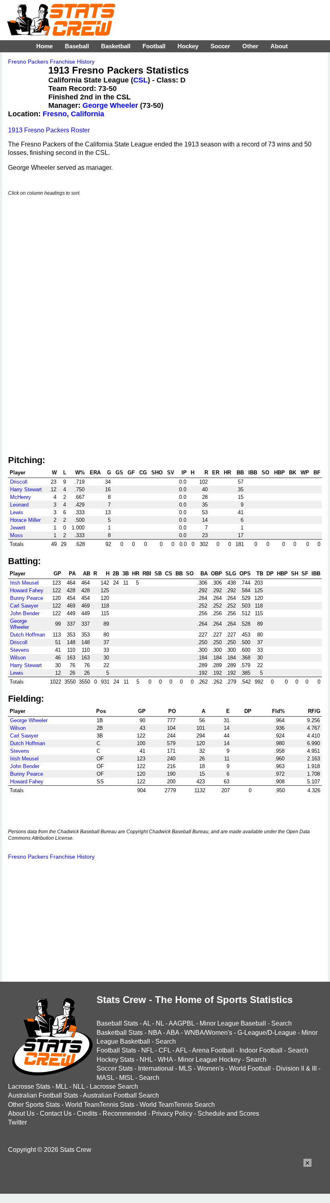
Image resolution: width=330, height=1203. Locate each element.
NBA (154, 1032)
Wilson (18, 658)
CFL (165, 1050)
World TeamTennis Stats (99, 1104)
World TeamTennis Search (177, 1104)
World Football (250, 1068)
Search (281, 1023)
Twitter (17, 1122)
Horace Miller (25, 520)
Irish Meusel (24, 583)
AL (147, 1023)
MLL (62, 1086)
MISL (126, 1077)
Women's (210, 1068)
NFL (147, 1050)
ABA (172, 1032)
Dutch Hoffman (27, 635)
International (155, 1068)
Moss (16, 535)
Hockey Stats (115, 1059)
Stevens (19, 650)
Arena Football (213, 1050)
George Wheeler (110, 105)
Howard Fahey (26, 590)
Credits (87, 1113)
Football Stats (116, 1050)
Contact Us (56, 1113)
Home (44, 46)
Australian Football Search (121, 1095)
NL (160, 1023)
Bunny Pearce (26, 598)
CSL (140, 80)
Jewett (17, 528)
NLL (79, 1086)
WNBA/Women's (208, 1032)
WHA (165, 1059)
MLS (185, 1068)
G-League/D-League (266, 1032)
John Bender (24, 613)
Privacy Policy (172, 1113)
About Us (21, 1113)
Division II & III (296, 1068)
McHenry (20, 497)
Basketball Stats (120, 1032)
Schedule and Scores (228, 1113)
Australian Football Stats (43, 1095)
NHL (146, 1059)
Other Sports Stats (34, 1104)
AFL (181, 1050)
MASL (105, 1077)
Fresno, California (73, 114)
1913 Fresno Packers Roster (49, 130)
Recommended (124, 1113)
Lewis (16, 512)
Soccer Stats (115, 1068)
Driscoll (18, 482)
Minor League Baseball (233, 1023)
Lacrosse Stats (29, 1086)
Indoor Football (261, 1050)
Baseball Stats (117, 1023)
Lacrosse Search (114, 1086)
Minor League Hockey (209, 1059)
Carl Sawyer (24, 606)
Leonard (19, 505)
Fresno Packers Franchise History (51, 61)
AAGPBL (181, 1023)
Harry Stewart (26, 489)
